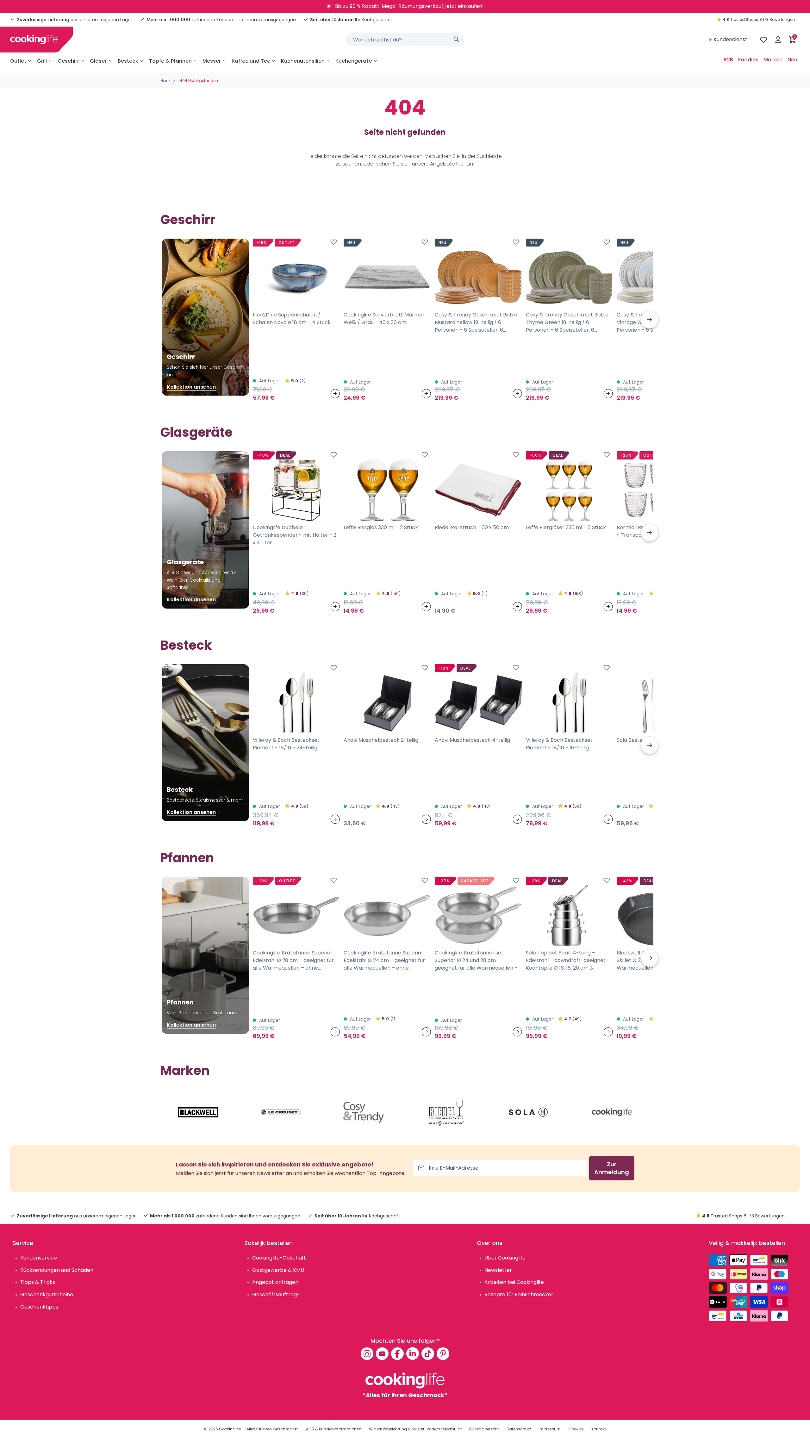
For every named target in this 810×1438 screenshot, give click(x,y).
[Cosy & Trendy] (363, 1112)
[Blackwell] (198, 1112)
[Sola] (529, 1112)
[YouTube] (382, 1353)
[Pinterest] (443, 1353)
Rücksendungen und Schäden (56, 1270)
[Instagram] (367, 1353)
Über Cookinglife (505, 1257)
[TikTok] (427, 1353)
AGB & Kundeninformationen (333, 1429)
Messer (211, 61)
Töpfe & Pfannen (170, 61)
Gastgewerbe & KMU (278, 1270)
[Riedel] (446, 1112)
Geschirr (68, 61)
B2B (728, 59)
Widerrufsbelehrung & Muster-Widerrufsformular (415, 1429)
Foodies (748, 59)
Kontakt (598, 1429)
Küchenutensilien (303, 61)
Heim (165, 80)
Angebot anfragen (275, 1282)
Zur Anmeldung (611, 1168)
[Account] (778, 39)
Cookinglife (230, 1429)
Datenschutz (519, 1429)
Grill (42, 61)
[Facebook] (397, 1353)
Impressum (550, 1429)
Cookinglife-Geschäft (279, 1257)
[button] (649, 319)
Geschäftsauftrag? (276, 1294)
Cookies (576, 1429)
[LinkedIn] (412, 1353)
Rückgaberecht (484, 1429)
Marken (772, 59)
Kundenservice (38, 1257)
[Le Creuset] (281, 1112)
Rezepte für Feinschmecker (518, 1294)
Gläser (98, 61)
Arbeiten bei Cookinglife (514, 1282)
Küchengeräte (353, 61)
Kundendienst (730, 39)
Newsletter (498, 1270)
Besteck (128, 61)
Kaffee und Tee (251, 61)
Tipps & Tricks (37, 1282)
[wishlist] (763, 39)
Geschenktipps (39, 1306)
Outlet (18, 61)
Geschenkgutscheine (46, 1294)
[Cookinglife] (34, 40)
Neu (792, 59)
